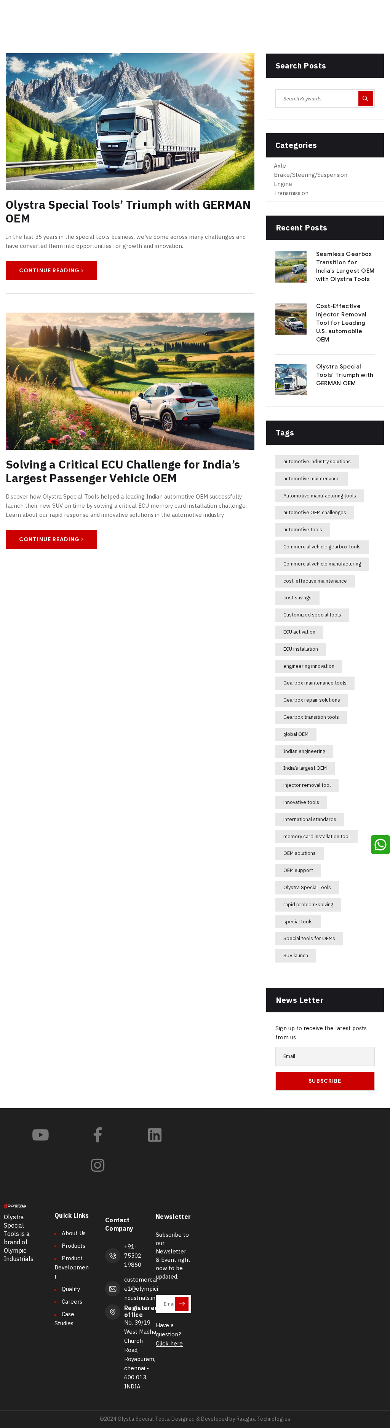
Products (73, 1245)
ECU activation (299, 632)
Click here (169, 1343)
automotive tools (302, 529)
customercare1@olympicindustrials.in (141, 1288)
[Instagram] (97, 1165)
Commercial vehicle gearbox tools (322, 546)
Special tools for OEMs (309, 938)
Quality (71, 1289)
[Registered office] (112, 1312)
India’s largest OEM (305, 768)
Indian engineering (304, 751)
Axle (280, 165)
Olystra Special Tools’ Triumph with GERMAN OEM (128, 211)
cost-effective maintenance (315, 581)
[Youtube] (40, 1135)
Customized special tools (312, 615)
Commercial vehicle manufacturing (322, 564)
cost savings (297, 597)
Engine (283, 183)
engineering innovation (308, 666)
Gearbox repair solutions (311, 700)
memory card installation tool (316, 836)
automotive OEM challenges (314, 512)
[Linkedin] (154, 1135)
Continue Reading (49, 270)
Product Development (71, 1267)
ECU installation (300, 649)
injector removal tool (307, 785)
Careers (72, 1301)
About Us (74, 1233)
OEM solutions (299, 853)
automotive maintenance (311, 478)
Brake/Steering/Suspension (310, 174)
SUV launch (295, 955)
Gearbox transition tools (311, 717)
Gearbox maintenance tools (315, 683)
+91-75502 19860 (132, 1255)
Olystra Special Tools (307, 887)
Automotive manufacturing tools (319, 495)
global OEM (295, 734)
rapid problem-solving (308, 904)
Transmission (291, 193)
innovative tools (301, 802)
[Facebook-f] (97, 1135)
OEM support (298, 870)
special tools (298, 921)
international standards (309, 819)
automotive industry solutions (317, 461)
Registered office (141, 1311)
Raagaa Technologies (263, 1418)
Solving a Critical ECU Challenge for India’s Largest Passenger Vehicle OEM (123, 471)
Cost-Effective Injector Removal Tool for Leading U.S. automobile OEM (341, 323)
